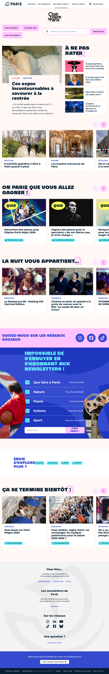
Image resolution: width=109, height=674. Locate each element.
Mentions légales (12, 671)
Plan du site (98, 671)
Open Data (67, 671)
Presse (58, 671)
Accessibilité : (37, 671)
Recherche (98, 31)
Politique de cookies (83, 671)
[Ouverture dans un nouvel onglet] (80, 338)
